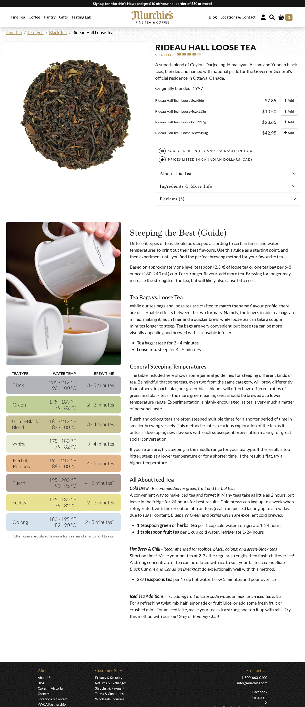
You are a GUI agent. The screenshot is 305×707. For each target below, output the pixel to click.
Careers (44, 694)
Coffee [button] (34, 17)
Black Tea (58, 32)
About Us (44, 678)
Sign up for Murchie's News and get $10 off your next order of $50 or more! (152, 3)
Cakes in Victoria (50, 688)
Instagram (259, 697)
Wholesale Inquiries (109, 699)
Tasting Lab (81, 17)
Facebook (259, 692)
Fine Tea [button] (18, 17)
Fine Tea (14, 32)
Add (290, 100)
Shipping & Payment (110, 688)
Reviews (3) (172, 199)
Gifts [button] (63, 17)
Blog (213, 17)
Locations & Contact (238, 17)
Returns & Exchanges (111, 683)
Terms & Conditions (109, 694)
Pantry (50, 17)
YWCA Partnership (52, 704)
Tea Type (35, 32)
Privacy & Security (108, 678)
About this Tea (176, 173)
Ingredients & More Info (186, 186)
